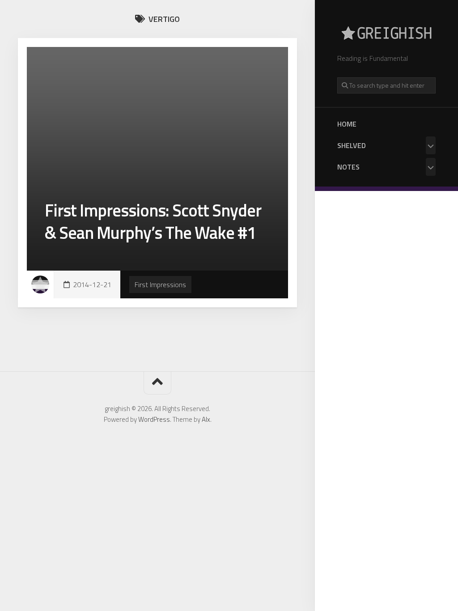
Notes (348, 166)
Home (346, 124)
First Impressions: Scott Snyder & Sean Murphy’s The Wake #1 (153, 221)
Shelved (351, 145)
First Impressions (160, 284)
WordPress (154, 419)
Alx (206, 419)
